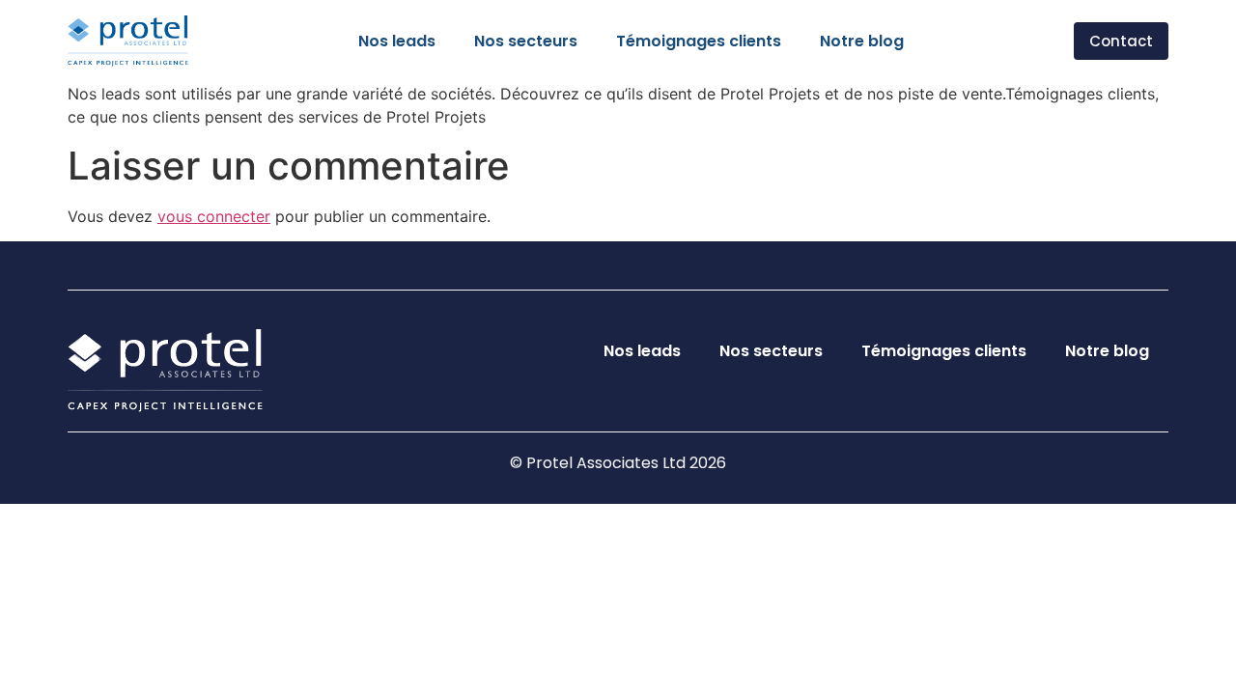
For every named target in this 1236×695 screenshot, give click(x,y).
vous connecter (213, 216)
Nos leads (396, 41)
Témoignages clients (698, 41)
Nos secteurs (525, 41)
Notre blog (862, 41)
